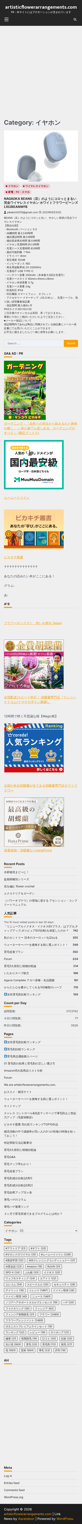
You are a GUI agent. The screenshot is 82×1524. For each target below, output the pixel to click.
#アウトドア (15, 1248)
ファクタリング (18, 1308)
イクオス (52, 1272)
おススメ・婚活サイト (18, 1091)
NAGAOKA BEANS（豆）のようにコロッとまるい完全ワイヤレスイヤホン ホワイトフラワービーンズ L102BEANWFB (41, 203)
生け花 (13, 1344)
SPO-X (13, 1272)
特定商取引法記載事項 (18, 1142)
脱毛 (66, 1344)
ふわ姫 (32, 1272)
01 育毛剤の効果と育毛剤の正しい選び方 (29, 1063)
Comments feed (14, 1490)
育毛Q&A (10, 1157)
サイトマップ (12, 1106)
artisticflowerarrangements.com (41, 7)
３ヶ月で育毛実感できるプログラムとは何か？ (33, 1213)
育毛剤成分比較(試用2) (18, 1185)
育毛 (31, 1344)
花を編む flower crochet (19, 886)
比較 (66, 1338)
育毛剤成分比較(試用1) (18, 1178)
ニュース (41, 1296)
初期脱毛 (29, 1338)
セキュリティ (64, 1284)
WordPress (65, 1519)
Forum (8, 959)
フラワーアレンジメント (24, 1320)
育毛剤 (49, 1344)
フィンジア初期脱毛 (20, 1314)
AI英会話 (14, 1266)
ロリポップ (60, 1332)
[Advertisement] (41, 68)
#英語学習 (14, 1260)
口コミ (49, 1338)
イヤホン (13, 186)
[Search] (75, 19)
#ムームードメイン (56, 1254)
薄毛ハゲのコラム (15, 1199)
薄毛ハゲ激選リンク (16, 1206)
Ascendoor (26, 1519)
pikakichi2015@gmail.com (22, 212)
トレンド (38, 1290)
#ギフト (38, 1248)
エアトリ (48, 1278)
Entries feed (12, 1483)
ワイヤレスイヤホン (37, 186)
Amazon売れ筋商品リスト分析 (23, 1070)
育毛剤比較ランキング (21, 1049)
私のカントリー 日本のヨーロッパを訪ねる (31, 937)
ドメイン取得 (63, 1290)
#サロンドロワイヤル (21, 1254)
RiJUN (53, 1266)
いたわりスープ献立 (16, 973)
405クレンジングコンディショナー (52, 1260)
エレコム (14, 1284)
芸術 (27, 1350)
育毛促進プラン (13, 951)
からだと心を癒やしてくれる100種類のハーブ (33, 987)
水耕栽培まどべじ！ (16, 872)
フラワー (49, 1314)
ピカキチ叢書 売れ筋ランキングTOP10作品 (31, 1124)
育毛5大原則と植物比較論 (20, 966)
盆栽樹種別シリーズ (16, 879)
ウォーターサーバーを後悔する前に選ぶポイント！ (36, 944)
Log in (8, 1475)
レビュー (37, 1332)
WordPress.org (13, 1497)
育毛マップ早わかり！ (18, 1164)
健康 (11, 1338)
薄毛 (44, 1350)
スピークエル (38, 1284)
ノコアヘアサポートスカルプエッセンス (32, 1302)
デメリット (15, 1290)
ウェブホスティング (20, 1278)
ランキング (15, 1332)
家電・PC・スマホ (19, 192)
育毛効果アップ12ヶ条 (18, 1192)
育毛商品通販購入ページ (22, 1056)
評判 (60, 1350)
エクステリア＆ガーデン (19, 893)
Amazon (34, 1266)
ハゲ (68, 1302)
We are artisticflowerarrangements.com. (30, 1084)
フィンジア (44, 1308)
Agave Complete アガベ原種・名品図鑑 (29, 980)
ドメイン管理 (16, 1296)
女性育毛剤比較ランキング (24, 994)
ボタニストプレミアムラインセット (29, 1326)
